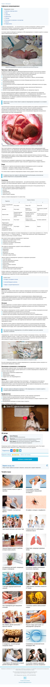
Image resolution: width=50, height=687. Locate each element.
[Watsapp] (17, 450)
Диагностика (8, 16)
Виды (6, 13)
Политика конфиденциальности (25, 682)
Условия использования (25, 680)
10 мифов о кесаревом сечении (11, 279)
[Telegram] (20, 450)
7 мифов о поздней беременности (11, 284)
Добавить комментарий (25, 459)
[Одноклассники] (14, 450)
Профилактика (8, 23)
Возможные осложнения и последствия (14, 20)
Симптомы (7, 14)
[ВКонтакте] (11, 450)
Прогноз (7, 22)
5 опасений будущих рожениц (10, 282)
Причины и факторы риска (11, 11)
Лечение (7, 18)
